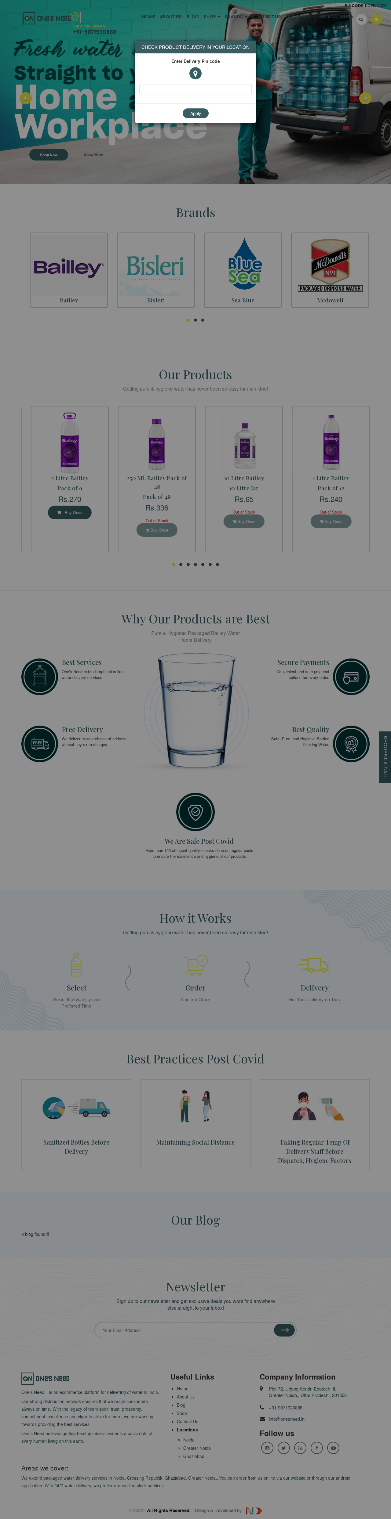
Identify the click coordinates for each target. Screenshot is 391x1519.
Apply (195, 113)
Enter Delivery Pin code (195, 61)
